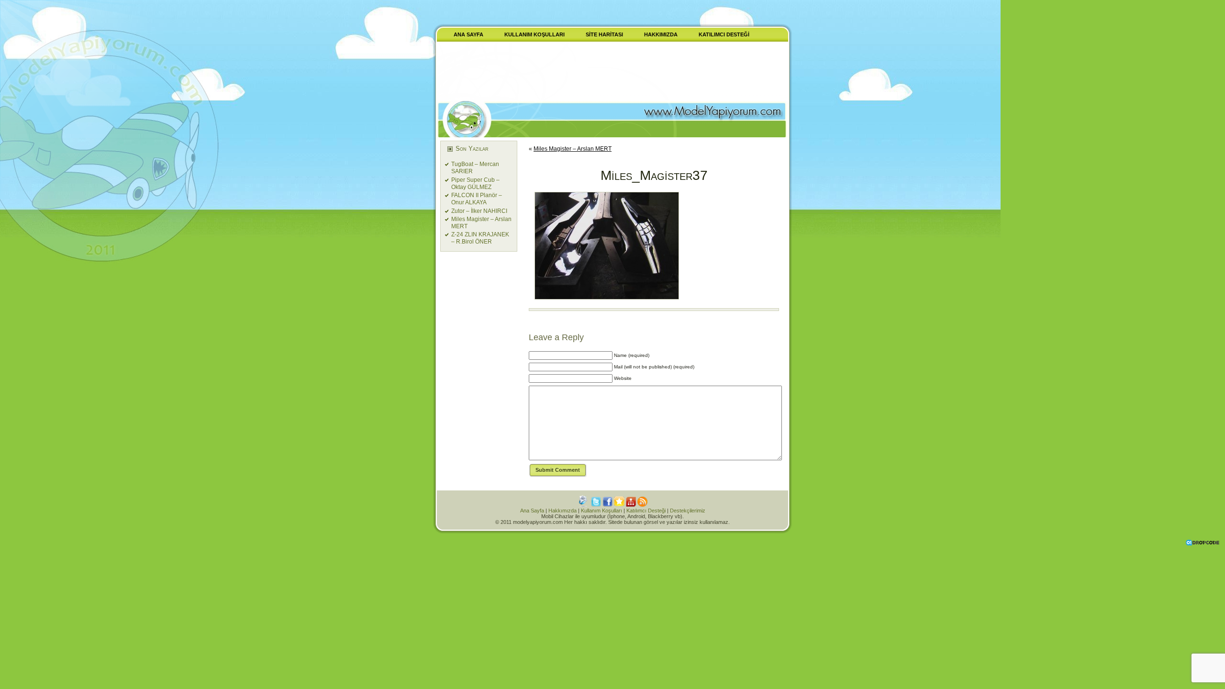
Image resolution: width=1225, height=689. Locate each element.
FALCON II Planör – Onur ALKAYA (476, 199)
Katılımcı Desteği (646, 510)
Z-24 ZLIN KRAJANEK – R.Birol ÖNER (480, 238)
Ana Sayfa (532, 510)
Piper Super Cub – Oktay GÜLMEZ (475, 183)
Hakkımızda (562, 510)
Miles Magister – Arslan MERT (573, 148)
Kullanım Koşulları (601, 510)
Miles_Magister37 (654, 175)
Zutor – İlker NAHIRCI (479, 211)
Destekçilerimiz (687, 510)
